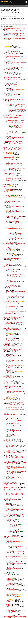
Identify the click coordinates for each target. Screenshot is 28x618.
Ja (7, 176)
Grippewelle (12, 614)
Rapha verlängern (7, 343)
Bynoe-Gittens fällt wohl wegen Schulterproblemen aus (14, 30)
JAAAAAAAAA (7, 345)
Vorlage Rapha (7, 437)
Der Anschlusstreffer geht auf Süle (10, 223)
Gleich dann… (7, 194)
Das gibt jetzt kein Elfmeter (9, 385)
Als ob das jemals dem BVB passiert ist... (14, 208)
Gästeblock (11, 281)
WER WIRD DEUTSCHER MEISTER (11, 117)
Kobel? (7, 599)
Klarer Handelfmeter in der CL (11, 373)
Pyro (5, 186)
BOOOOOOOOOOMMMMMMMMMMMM (12, 346)
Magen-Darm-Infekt (11, 610)
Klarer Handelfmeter (8, 367)
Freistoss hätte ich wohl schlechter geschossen (13, 141)
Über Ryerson (6, 245)
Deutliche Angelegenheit (8, 324)
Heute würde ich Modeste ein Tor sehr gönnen (12, 59)
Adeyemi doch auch (11, 603)
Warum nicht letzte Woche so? (10, 412)
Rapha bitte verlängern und (9, 173)
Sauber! (5, 460)
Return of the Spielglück (8, 376)
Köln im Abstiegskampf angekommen (11, 298)
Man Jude (6, 159)
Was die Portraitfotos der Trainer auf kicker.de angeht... (14, 506)
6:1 (4, 114)
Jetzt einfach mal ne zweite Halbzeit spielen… (13, 191)
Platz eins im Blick (7, 516)
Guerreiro (6, 344)
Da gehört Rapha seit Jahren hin (12, 425)
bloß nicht (7, 175)
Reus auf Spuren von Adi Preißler (10, 201)
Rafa (5, 482)
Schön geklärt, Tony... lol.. (12, 64)
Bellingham (6, 72)
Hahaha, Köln (6, 47)
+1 (6, 333)
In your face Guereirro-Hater (9, 414)
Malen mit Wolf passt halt (10, 308)
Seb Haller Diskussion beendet (11, 407)
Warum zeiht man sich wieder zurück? (11, 386)
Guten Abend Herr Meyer (10, 401)
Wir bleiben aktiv (7, 170)
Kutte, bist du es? (9, 248)
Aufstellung (6, 573)
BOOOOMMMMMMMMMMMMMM (10, 487)
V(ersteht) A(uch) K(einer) (10, 369)
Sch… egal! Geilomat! (10, 285)
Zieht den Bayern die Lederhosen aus (13, 56)
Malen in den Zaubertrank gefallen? (10, 303)
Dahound (5, 152)
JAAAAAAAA (6, 147)
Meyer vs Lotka (7, 188)
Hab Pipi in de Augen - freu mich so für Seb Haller (13, 402)
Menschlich (11, 111)
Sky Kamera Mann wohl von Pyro (10, 48)
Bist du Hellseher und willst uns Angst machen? (15, 238)
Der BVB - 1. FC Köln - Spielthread (9, 45)
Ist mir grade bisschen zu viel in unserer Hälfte (13, 393)
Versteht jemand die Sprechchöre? (10, 160)
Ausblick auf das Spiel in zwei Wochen (11, 53)
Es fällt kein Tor (9, 250)
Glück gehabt (6, 399)
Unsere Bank (6, 504)
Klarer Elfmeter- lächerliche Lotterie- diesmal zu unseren (14, 362)
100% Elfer (6, 380)
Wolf (5, 184)
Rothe (5, 58)
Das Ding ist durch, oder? (9, 91)
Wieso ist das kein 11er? (8, 383)
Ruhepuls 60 (6, 79)
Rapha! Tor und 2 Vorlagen (9, 325)
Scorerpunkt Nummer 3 (8, 313)
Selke (5, 263)
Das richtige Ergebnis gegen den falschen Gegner (13, 99)
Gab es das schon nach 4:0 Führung (11, 204)
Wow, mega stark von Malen (9, 483)
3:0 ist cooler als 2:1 (9, 353)
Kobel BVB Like (9, 601)
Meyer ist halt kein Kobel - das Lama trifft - (12, 258)
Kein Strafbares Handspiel (9, 328)
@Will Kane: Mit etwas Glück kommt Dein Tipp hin (13, 289)
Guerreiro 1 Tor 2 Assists (9, 337)
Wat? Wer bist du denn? (10, 269)
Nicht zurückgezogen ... (8, 112)
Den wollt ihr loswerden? (8, 441)
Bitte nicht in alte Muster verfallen (10, 499)
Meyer (5, 398)
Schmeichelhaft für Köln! (10, 271)
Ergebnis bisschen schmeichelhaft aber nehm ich (13, 266)
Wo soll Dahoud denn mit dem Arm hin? (13, 365)
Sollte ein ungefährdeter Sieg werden (11, 536)
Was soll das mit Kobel (10, 585)
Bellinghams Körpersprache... (9, 157)
